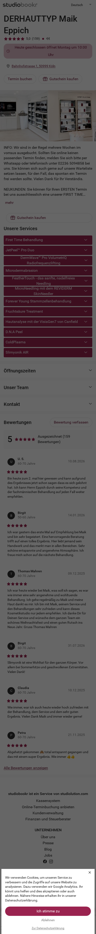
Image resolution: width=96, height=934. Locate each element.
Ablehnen (48, 920)
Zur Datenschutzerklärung (48, 928)
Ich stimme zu (48, 911)
